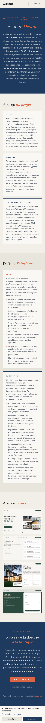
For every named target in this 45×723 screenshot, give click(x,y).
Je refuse (12, 719)
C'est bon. (32, 719)
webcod (8, 4)
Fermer (33, 4)
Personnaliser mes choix (11, 714)
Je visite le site (21, 679)
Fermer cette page (21, 687)
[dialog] (22, 714)
